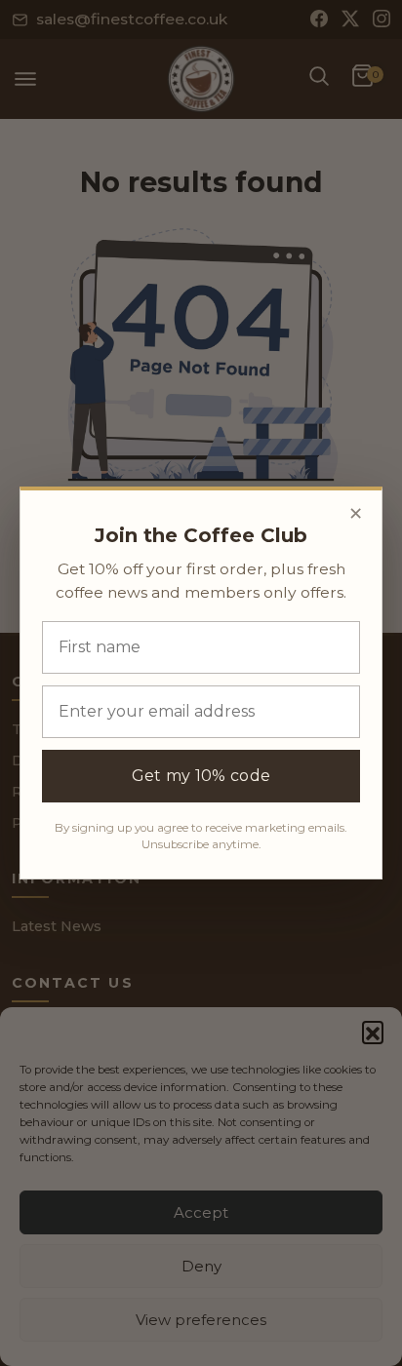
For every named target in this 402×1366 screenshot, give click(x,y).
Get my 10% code (201, 775)
